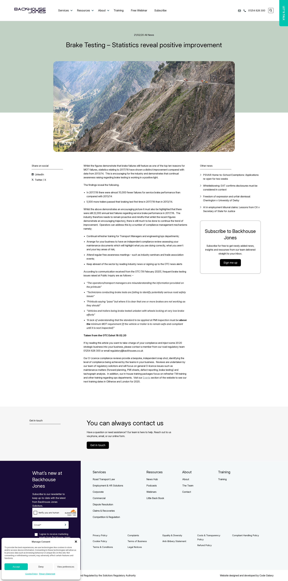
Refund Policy (204, 545)
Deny (41, 566)
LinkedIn (39, 174)
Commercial (99, 498)
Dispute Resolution (103, 504)
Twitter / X (40, 179)
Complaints (133, 535)
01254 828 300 (256, 10)
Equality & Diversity (172, 535)
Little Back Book (155, 498)
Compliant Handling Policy (245, 535)
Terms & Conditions (103, 547)
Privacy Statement (47, 574)
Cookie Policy (31, 574)
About (102, 10)
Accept (16, 566)
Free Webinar (139, 10)
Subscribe (160, 10)
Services (63, 10)
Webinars (151, 491)
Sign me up (230, 262)
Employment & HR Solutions (108, 485)
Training (119, 10)
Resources (83, 10)
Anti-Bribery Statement (174, 541)
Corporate (98, 491)
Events (146, 377)
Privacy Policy (100, 535)
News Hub (152, 479)
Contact (186, 491)
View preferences (65, 566)
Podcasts (151, 485)
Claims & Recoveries (104, 510)
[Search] (270, 10)
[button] (75, 541)
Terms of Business (137, 541)
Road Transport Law (104, 479)
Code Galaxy (267, 575)
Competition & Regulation (106, 517)
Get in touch (97, 445)
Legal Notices (135, 547)
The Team (187, 485)
